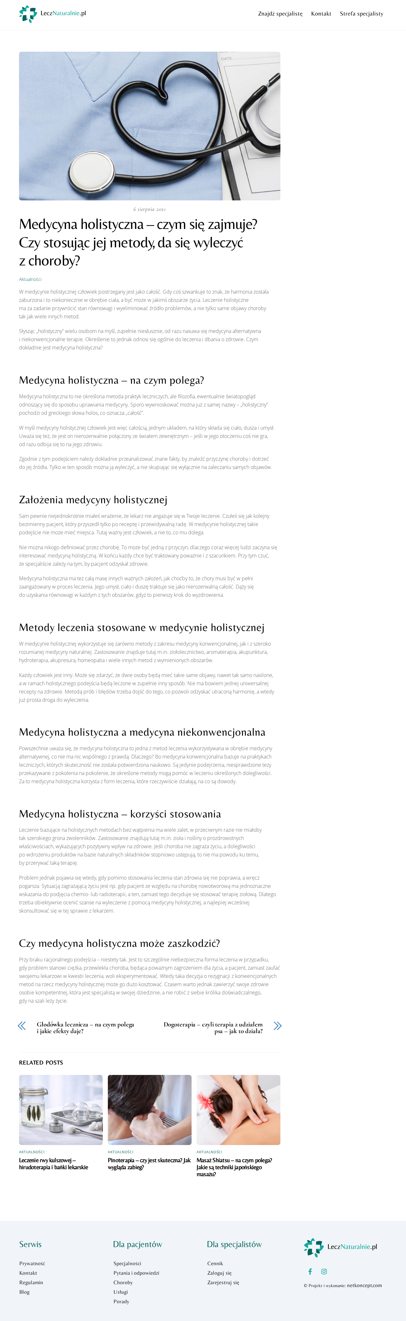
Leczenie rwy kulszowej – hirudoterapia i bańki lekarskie (53, 1163)
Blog (24, 1292)
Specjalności (127, 1263)
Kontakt (321, 13)
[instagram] (324, 1270)
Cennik (215, 1263)
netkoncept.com (364, 1285)
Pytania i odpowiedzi (136, 1273)
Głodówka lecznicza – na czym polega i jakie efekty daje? (85, 1028)
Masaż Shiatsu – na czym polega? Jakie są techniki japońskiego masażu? (234, 1166)
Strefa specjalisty (361, 13)
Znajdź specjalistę (280, 13)
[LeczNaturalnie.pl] (52, 20)
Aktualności (30, 279)
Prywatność (32, 1263)
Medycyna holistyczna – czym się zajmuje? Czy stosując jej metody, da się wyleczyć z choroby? (138, 242)
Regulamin (31, 1282)
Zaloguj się (219, 1273)
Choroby (123, 1282)
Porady (121, 1301)
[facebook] (310, 1270)
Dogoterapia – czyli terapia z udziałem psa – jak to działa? (213, 1028)
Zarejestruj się (223, 1282)
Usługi (121, 1292)
